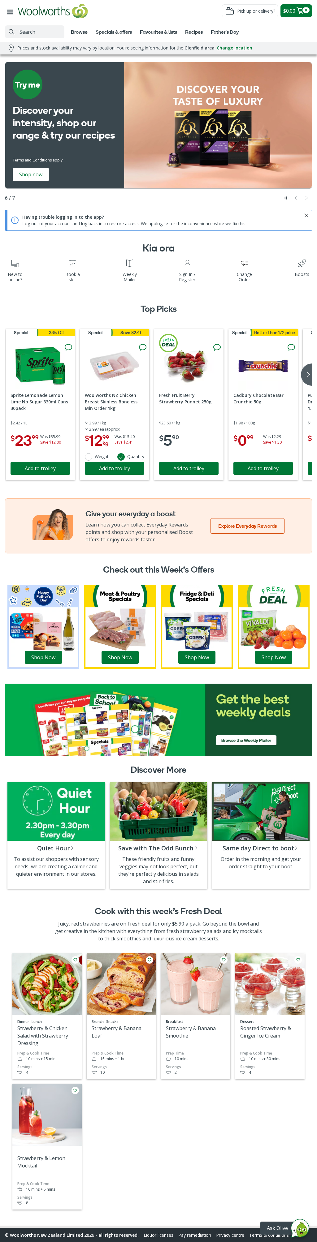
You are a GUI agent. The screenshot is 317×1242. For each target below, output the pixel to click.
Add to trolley (40, 468)
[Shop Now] (43, 626)
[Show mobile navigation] (11, 10)
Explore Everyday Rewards (247, 525)
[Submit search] (11, 31)
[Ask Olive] (300, 1230)
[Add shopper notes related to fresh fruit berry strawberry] (217, 347)
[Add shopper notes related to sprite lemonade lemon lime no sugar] (68, 347)
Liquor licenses (158, 1235)
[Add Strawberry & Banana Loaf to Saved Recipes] (149, 959)
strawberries (95, 923)
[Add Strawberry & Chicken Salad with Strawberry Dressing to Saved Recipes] (75, 959)
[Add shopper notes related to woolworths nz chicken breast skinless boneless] (142, 347)
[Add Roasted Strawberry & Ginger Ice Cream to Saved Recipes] (298, 959)
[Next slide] (307, 198)
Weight (102, 456)
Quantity (135, 456)
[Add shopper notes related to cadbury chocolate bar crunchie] (291, 347)
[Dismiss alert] (306, 215)
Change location (234, 48)
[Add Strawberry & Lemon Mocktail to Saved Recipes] (75, 1090)
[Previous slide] (296, 198)
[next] (306, 374)
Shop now (30, 174)
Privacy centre (230, 1235)
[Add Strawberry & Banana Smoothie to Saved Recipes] (223, 959)
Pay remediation (194, 1235)
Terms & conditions (269, 1235)
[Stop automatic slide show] (286, 198)
